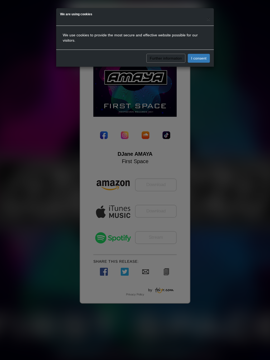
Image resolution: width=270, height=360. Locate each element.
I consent (198, 58)
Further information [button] (166, 58)
